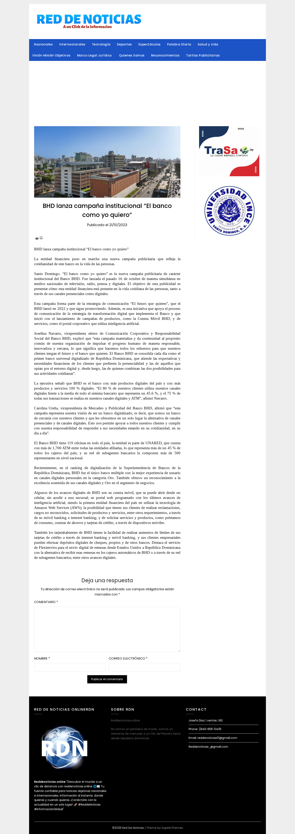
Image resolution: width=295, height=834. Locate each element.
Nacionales (43, 44)
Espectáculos (149, 44)
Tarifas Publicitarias (203, 55)
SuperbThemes (172, 828)
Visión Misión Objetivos (51, 55)
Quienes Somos (132, 55)
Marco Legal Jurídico (95, 55)
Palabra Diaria (179, 44)
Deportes (124, 44)
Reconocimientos (165, 55)
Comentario (46, 602)
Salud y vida (208, 44)
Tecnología (101, 44)
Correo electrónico (128, 658)
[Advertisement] (147, 91)
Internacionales (72, 44)
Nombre (42, 658)
